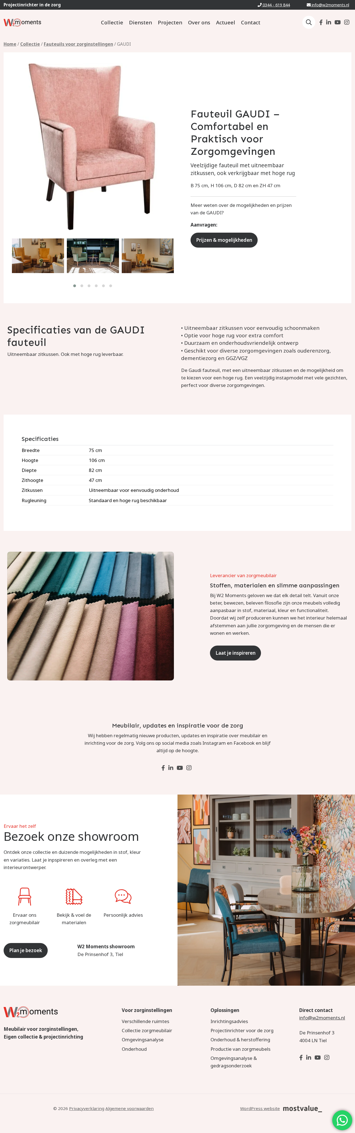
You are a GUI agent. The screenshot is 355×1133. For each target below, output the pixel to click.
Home (10, 44)
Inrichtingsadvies (229, 1021)
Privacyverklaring (86, 1108)
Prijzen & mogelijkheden (224, 240)
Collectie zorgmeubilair (147, 1030)
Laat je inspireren (235, 653)
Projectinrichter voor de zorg (242, 1030)
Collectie (112, 22)
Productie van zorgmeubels (240, 1049)
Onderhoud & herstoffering (240, 1039)
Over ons (199, 22)
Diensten (140, 22)
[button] (74, 285)
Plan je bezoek (25, 950)
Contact (250, 22)
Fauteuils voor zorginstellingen (78, 44)
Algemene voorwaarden (129, 1108)
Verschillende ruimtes (145, 1021)
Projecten (170, 22)
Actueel (225, 22)
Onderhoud (134, 1049)
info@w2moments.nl (330, 4)
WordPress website (260, 1108)
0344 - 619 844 (276, 4)
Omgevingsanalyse (143, 1039)
